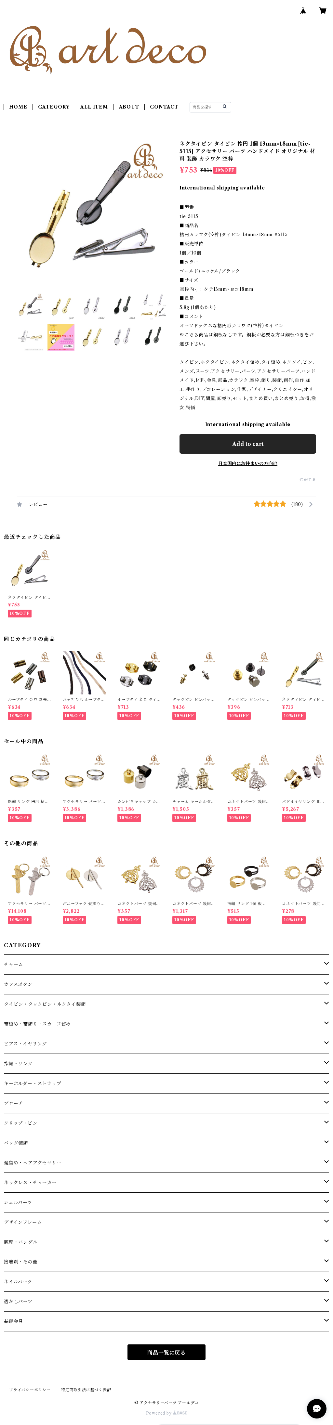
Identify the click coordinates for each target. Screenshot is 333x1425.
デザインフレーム (23, 1222)
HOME (18, 107)
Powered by (159, 1413)
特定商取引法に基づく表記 (86, 1389)
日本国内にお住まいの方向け (247, 463)
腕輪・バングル (21, 1242)
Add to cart (248, 444)
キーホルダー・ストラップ (32, 1083)
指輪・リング (18, 1064)
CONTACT (164, 107)
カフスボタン (18, 984)
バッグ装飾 (16, 1143)
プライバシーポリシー (30, 1389)
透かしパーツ (18, 1301)
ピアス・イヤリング (25, 1044)
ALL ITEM (94, 107)
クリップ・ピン (20, 1123)
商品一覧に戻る (166, 1352)
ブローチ (13, 1103)
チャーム (13, 964)
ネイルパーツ (18, 1282)
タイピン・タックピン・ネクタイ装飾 (45, 1004)
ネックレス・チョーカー (30, 1182)
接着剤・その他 (21, 1262)
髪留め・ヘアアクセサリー (33, 1163)
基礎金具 (13, 1321)
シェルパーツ (18, 1202)
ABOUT (129, 107)
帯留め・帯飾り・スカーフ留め (37, 1024)
